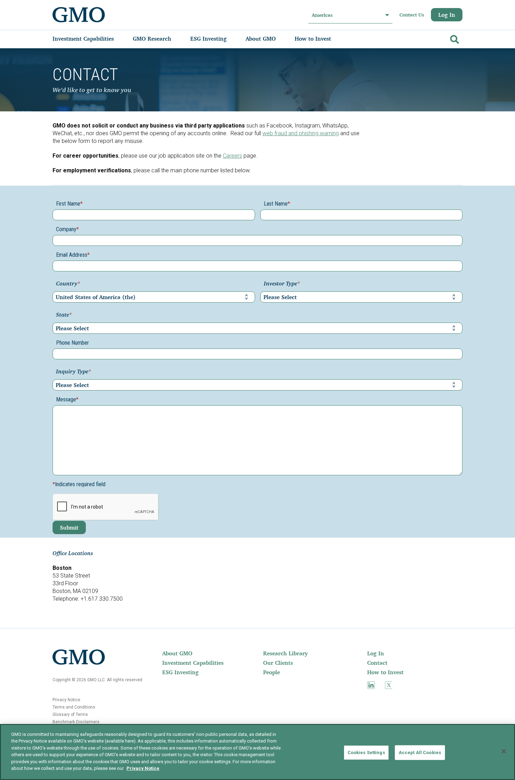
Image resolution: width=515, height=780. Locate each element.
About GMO (177, 653)
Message (67, 399)
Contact (377, 662)
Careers (232, 155)
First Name (69, 203)
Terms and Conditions (74, 707)
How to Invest (385, 672)
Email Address (73, 254)
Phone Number (72, 342)
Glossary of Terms (70, 714)
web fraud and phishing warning (300, 133)
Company (67, 229)
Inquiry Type (73, 372)
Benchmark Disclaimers (76, 721)
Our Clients (278, 662)
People (271, 672)
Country (68, 284)
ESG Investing (180, 672)
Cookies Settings (366, 752)
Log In (446, 14)
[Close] (503, 751)
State (64, 315)
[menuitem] (90, 38)
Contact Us (411, 15)
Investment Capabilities (193, 662)
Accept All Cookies (420, 752)
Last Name (277, 203)
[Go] (453, 38)
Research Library (285, 653)
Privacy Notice (66, 699)
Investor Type (282, 284)
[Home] (79, 14)
